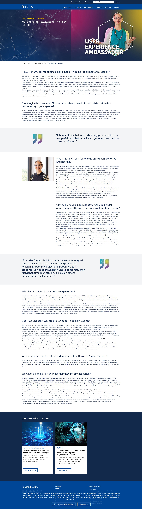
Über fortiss (67, 8)
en (119, 2)
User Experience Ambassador (55, 63)
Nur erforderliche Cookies (63, 504)
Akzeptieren (84, 504)
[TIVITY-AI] (71, 434)
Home (23, 63)
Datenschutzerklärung (83, 497)
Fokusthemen (88, 8)
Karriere (87, 2)
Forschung (77, 8)
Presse (81, 2)
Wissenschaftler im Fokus (40, 63)
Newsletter (74, 2)
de (117, 2)
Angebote (99, 8)
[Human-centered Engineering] (37, 434)
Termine (116, 8)
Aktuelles (108, 8)
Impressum (115, 493)
